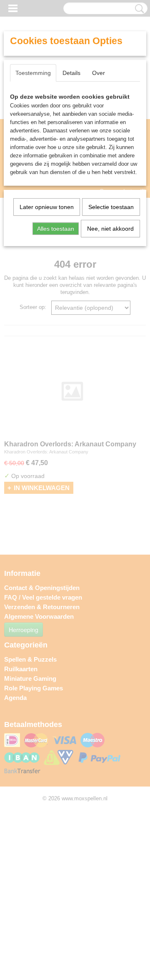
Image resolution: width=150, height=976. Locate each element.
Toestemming (33, 73)
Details (71, 73)
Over (98, 73)
